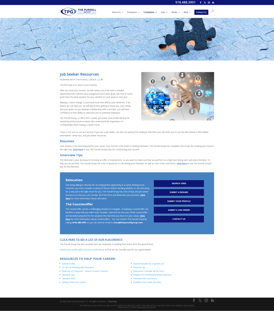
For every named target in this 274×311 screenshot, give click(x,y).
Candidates (149, 12)
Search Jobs (179, 183)
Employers (132, 12)
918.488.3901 (185, 2)
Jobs (163, 12)
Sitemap (112, 301)
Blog (186, 12)
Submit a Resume (179, 192)
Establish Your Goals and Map (147, 282)
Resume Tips (139, 267)
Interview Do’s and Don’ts (145, 278)
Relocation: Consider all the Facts (148, 271)
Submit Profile (68, 263)
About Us (116, 12)
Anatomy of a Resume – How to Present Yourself (85, 271)
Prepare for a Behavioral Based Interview (152, 274)
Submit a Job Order (179, 210)
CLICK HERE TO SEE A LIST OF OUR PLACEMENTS (91, 239)
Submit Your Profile (179, 201)
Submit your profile (68, 249)
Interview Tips (68, 274)
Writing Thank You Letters (74, 282)
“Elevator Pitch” (69, 278)
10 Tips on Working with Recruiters (78, 267)
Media (174, 12)
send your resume (90, 249)
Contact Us (201, 12)
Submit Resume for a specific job (148, 263)
